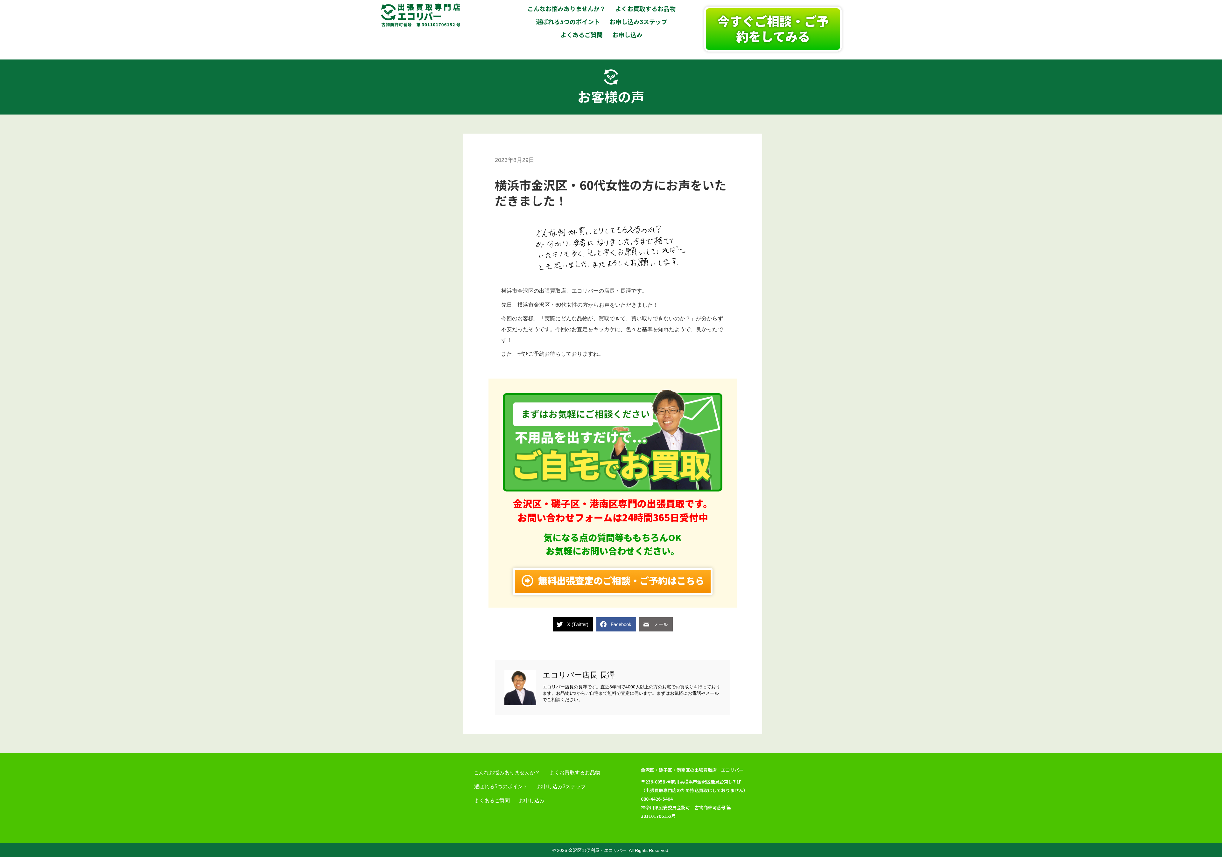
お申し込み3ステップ (561, 786)
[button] (773, 29)
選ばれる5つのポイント (501, 786)
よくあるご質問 (492, 800)
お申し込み (531, 800)
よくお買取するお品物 (574, 772)
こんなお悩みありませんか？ (507, 772)
